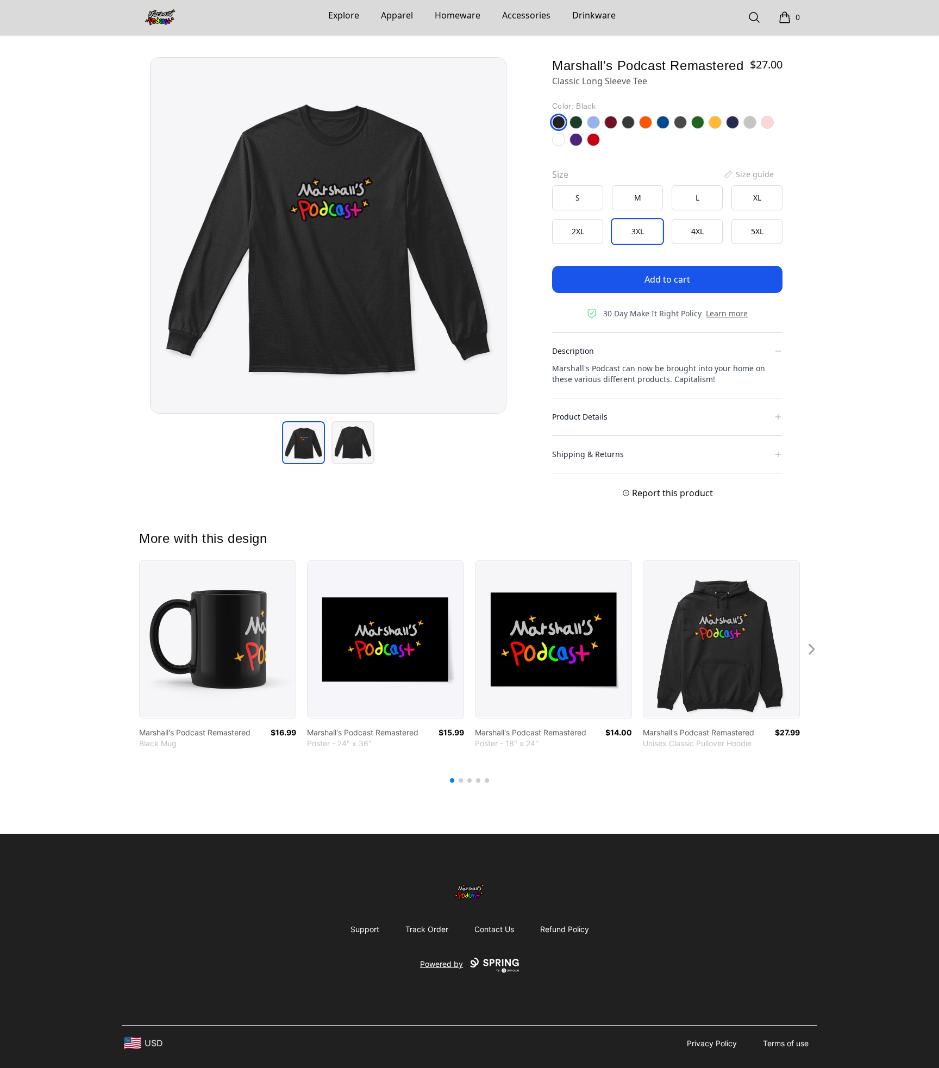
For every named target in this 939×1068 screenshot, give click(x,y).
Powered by (441, 964)
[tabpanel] (328, 235)
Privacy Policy (712, 1043)
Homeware (457, 15)
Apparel (397, 15)
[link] (218, 639)
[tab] (303, 442)
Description (573, 351)
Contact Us (494, 929)
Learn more (727, 313)
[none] (748, 174)
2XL (578, 231)
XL (757, 197)
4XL (697, 231)
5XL (757, 231)
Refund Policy (564, 929)
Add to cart (667, 279)
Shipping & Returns (588, 454)
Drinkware (594, 15)
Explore (343, 15)
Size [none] (560, 174)
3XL (637, 231)
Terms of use (786, 1043)
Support (364, 929)
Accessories (526, 15)
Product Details (580, 416)
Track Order (426, 929)
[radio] (577, 197)
